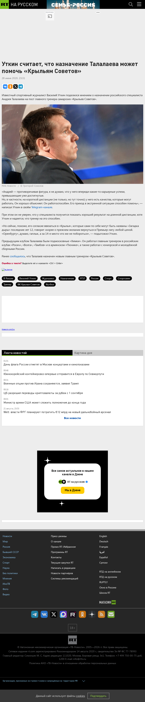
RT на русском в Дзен (91, 614)
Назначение (67, 278)
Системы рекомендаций (64, 578)
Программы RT (59, 552)
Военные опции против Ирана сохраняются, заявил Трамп (41, 383)
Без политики (10, 573)
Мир (5, 541)
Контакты (56, 557)
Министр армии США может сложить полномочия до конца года (45, 402)
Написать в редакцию (63, 568)
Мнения (7, 578)
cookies (80, 695)
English (103, 536)
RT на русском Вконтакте (44, 614)
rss (101, 614)
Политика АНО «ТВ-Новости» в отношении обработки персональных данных (72, 663)
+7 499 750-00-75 (126, 655)
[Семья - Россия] (73, 4)
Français (103, 546)
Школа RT (104, 592)
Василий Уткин (27, 278)
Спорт (108, 278)
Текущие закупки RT (62, 562)
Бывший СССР (11, 552)
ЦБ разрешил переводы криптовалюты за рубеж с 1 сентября (43, 393)
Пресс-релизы (59, 536)
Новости (7, 536)
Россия (94, 278)
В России (8, 278)
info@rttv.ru (79, 659)
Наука (6, 568)
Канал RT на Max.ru (63, 614)
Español (103, 557)
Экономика (9, 557)
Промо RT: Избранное (63, 546)
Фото (5, 589)
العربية (102, 552)
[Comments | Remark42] (72, 309)
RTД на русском (108, 577)
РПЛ (82, 278)
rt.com (31, 651)
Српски (103, 562)
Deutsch (103, 541)
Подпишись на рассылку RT (111, 614)
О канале (56, 541)
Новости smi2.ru (8, 329)
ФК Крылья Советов (29, 284)
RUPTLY (103, 582)
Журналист (48, 278)
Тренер (7, 284)
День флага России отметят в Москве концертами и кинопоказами (46, 364)
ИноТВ (6, 583)
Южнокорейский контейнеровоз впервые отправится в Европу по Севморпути (54, 374)
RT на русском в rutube (72, 614)
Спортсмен (124, 278)
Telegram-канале (41, 207)
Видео (6, 594)
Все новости (72, 418)
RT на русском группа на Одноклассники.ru (82, 614)
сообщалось (17, 256)
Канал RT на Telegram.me (34, 614)
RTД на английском (110, 571)
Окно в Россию (107, 587)
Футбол (50, 284)
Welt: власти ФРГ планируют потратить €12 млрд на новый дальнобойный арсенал (57, 412)
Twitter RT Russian (53, 614)
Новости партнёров (62, 573)
